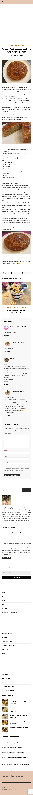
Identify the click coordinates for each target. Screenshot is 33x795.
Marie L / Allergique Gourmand (18, 326)
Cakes (3, 604)
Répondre (6, 335)
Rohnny (12, 358)
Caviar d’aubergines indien (13, 743)
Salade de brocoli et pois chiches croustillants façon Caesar (19, 728)
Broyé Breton (20, 98)
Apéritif (4, 592)
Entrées (4, 616)
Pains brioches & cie (8, 645)
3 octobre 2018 (14, 55)
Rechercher (5, 487)
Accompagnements (7, 588)
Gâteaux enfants (7, 629)
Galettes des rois (7, 621)
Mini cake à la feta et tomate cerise (16, 747)
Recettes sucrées (19, 45)
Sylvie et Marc (5, 764)
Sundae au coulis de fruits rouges (16, 310)
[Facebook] (12, 532)
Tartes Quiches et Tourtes (10, 690)
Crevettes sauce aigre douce (18, 701)
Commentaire (7, 433)
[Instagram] (16, 532)
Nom (5, 450)
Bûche (3, 600)
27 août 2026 (13, 731)
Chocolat (5, 608)
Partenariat (5, 649)
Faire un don (6, 557)
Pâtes (3, 653)
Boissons (4, 596)
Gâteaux (11, 45)
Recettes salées (7, 666)
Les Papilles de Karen (16, 1)
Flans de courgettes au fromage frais (19, 708)
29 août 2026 (19, 312)
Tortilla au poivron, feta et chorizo (19, 722)
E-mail (6, 456)
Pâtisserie (5, 657)
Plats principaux (7, 661)
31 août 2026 (13, 703)
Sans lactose (6, 678)
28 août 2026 (13, 723)
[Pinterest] (20, 532)
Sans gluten (5, 674)
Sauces (4, 682)
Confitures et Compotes (9, 612)
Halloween (5, 637)
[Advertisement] (16, 24)
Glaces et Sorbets (7, 633)
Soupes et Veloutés (8, 686)
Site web (6, 462)
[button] (13, 315)
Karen (21, 55)
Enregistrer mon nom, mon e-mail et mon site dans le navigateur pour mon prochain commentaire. (16, 470)
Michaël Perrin (12, 789)
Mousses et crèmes (11, 307)
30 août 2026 (13, 711)
